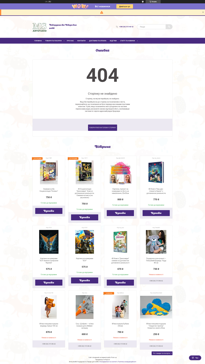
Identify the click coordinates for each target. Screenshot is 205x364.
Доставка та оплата (97, 41)
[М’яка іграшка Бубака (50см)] (120, 307)
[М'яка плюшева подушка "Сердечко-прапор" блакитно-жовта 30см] (156, 307)
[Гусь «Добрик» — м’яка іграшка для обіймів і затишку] (84, 307)
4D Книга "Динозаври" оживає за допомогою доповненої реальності (120, 261)
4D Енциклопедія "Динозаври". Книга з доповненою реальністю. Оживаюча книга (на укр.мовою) (84, 193)
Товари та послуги (53, 41)
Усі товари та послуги (161, 353)
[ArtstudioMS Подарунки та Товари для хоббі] (40, 27)
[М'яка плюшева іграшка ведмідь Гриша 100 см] (49, 307)
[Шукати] (169, 26)
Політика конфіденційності (127, 362)
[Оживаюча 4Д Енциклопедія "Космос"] (49, 172)
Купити (49, 211)
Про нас (70, 41)
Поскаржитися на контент (108, 362)
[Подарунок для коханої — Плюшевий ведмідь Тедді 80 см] (156, 242)
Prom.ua (114, 357)
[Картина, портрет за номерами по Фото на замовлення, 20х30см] (120, 172)
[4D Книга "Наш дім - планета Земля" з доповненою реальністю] (156, 172)
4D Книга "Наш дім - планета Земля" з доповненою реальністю (156, 191)
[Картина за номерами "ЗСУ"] (84, 242)
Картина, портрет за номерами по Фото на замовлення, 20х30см (120, 191)
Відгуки (113, 41)
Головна (38, 41)
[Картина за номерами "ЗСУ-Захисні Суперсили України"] (49, 242)
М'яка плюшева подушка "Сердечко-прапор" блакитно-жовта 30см (156, 326)
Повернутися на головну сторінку (102, 127)
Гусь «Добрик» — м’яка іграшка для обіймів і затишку (84, 326)
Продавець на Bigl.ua (102, 359)
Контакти (81, 41)
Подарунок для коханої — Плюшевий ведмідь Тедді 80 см (156, 261)
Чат (196, 358)
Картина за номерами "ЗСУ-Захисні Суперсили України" (48, 261)
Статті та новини (127, 41)
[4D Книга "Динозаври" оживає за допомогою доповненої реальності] (120, 242)
